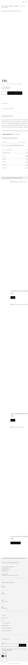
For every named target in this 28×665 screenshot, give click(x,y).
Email (3, 643)
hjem (3, 6)
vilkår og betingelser (6, 628)
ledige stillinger (5, 625)
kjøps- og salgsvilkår (6, 630)
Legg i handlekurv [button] (15, 543)
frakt (3, 620)
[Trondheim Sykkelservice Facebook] (3, 656)
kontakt (4, 615)
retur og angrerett (6, 623)
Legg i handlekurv (15, 93)
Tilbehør (11, 6)
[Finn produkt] (25, 2)
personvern (4, 618)
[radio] (4, 88)
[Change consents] (4, 660)
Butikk (6, 6)
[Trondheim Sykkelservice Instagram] (6, 656)
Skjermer (16, 6)
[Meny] (23, 2)
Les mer (13, 297)
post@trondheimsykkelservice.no (10, 575)
